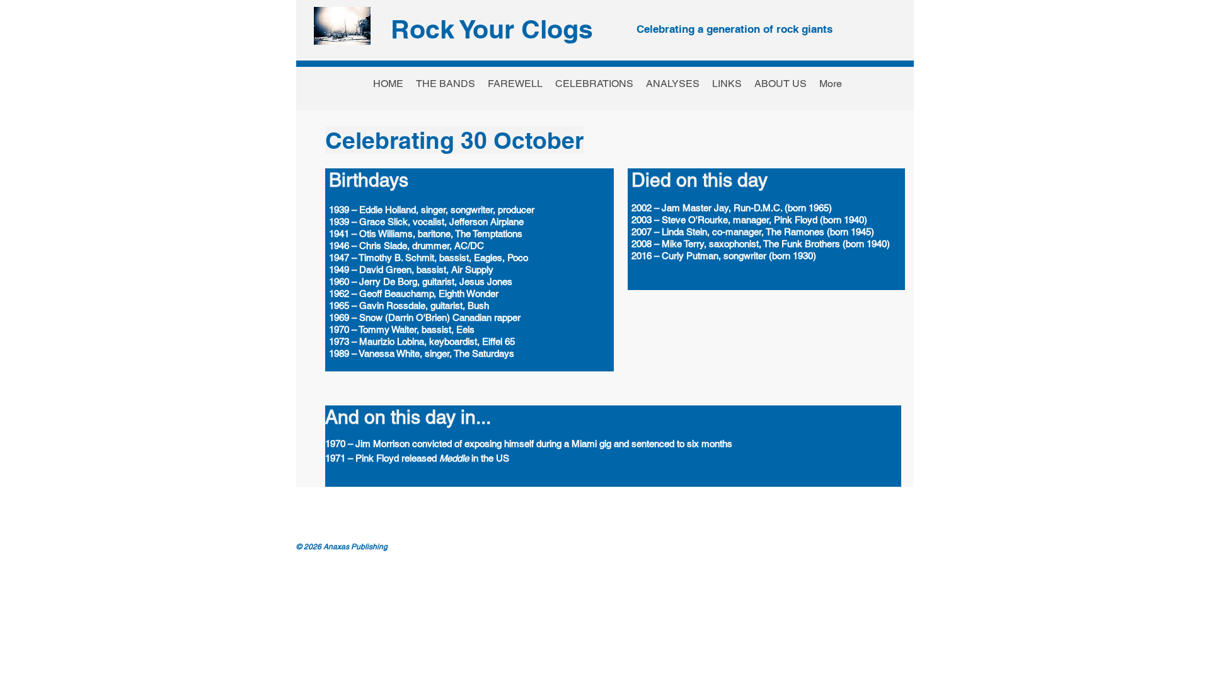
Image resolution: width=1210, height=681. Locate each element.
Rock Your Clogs (492, 29)
